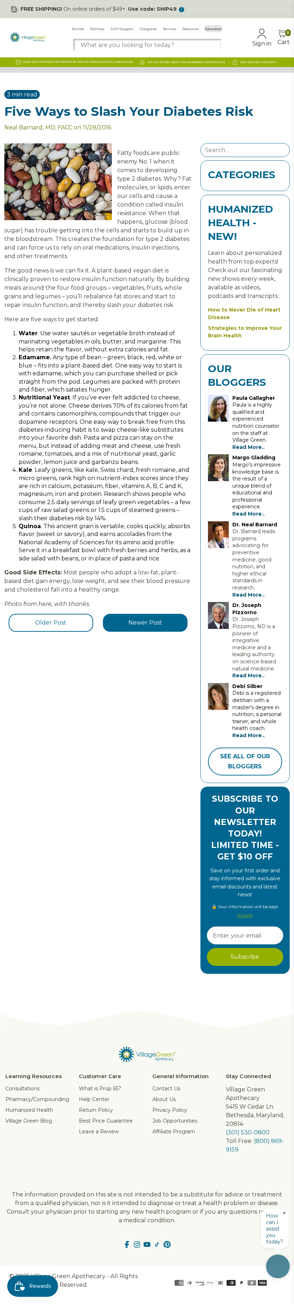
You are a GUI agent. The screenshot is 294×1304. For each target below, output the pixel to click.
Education (213, 29)
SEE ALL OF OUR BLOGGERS (245, 761)
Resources (190, 29)
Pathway (97, 29)
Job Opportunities (174, 1121)
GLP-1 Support (122, 29)
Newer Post (145, 622)
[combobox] (147, 45)
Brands (78, 29)
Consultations (22, 1088)
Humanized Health (29, 1110)
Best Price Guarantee (106, 1121)
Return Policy (96, 1110)
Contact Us (166, 1088)
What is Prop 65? (100, 1088)
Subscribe (245, 956)
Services (169, 29)
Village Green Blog (28, 1121)
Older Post (50, 622)
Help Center (94, 1099)
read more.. (248, 447)
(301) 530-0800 (248, 1132)
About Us (164, 1099)
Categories (148, 29)
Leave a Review (99, 1131)
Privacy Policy (169, 1110)
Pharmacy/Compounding (37, 1099)
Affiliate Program (173, 1131)
